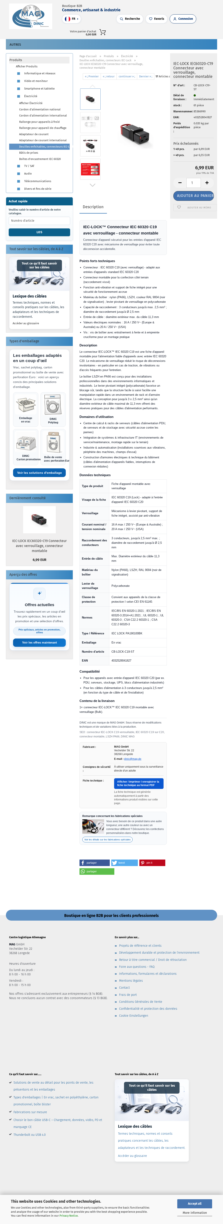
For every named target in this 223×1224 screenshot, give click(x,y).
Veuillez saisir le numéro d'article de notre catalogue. (35, 211)
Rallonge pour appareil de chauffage (42, 128)
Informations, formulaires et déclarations (148, 974)
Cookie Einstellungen (133, 1016)
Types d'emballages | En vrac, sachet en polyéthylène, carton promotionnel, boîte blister (56, 1101)
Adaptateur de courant (34, 134)
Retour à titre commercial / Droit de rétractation (153, 960)
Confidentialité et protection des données (148, 1009)
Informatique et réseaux (39, 73)
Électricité (30, 96)
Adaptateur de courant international (43, 140)
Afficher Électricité (30, 103)
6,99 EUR (39, 560)
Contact (124, 988)
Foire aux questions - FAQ (137, 967)
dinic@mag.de (132, 758)
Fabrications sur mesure (30, 1112)
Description (93, 207)
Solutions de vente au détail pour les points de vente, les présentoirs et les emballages (53, 1086)
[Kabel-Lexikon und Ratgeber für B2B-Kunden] (39, 274)
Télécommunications (37, 181)
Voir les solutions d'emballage (39, 472)
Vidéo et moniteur (36, 81)
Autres (15, 45)
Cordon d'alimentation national (40, 109)
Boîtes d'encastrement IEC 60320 (40, 159)
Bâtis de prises (28, 152)
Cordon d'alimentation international (43, 115)
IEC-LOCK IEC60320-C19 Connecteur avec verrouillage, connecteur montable (39, 546)
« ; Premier (92, 76)
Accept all (194, 1204)
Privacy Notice (68, 1215)
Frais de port (128, 995)
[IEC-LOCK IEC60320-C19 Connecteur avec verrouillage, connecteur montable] (136, 134)
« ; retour (109, 76)
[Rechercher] (162, 31)
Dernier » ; (145, 76)
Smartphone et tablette (39, 88)
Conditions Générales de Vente (140, 1002)
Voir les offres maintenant (39, 642)
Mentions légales (131, 981)
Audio (28, 173)
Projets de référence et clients (140, 946)
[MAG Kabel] (32, 16)
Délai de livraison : (179, 97)
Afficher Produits (26, 66)
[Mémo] (175, 31)
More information (195, 1213)
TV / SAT (29, 166)
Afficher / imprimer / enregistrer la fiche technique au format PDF (138, 783)
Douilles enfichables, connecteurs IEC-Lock (44, 146)
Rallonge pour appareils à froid (39, 121)
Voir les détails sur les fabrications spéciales (107, 839)
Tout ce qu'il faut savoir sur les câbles (39, 265)
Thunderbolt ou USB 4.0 (30, 1135)
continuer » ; (127, 76)
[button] (166, 31)
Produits (15, 60)
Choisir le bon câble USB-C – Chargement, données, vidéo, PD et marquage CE (58, 1123)
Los (39, 232)
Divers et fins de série (37, 188)
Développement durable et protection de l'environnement (159, 953)
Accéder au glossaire (26, 323)
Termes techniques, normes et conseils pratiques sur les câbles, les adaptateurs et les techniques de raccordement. (38, 310)
